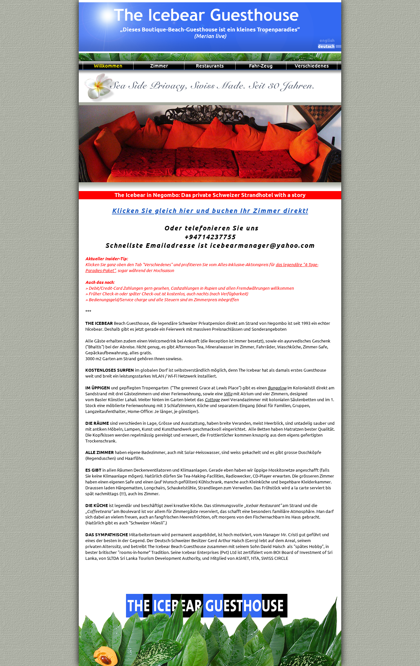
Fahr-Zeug (261, 66)
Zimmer (159, 66)
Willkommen (108, 66)
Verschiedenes (312, 66)
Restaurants (210, 66)
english (327, 40)
